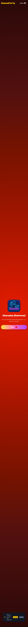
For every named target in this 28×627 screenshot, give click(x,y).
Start (14, 327)
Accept (15, 617)
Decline (21, 617)
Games (23, 3)
